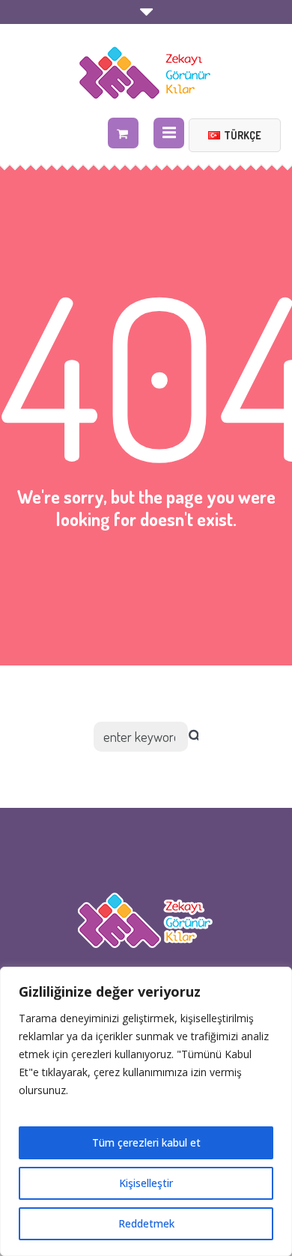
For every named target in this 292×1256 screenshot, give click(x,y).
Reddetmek (146, 1223)
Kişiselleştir (146, 1183)
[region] (146, 1111)
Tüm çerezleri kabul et (146, 1142)
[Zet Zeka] (146, 73)
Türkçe (242, 135)
